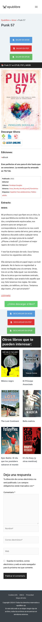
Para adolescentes (23, 192)
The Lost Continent (10, 421)
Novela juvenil (24, 189)
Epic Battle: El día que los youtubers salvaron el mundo (9, 461)
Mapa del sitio (21, 598)
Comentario (9, 492)
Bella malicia (29, 421)
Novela (16, 189)
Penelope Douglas (15, 185)
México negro (7, 381)
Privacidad (30, 595)
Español (13, 192)
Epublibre (5, 20)
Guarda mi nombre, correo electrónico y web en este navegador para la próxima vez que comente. (20, 564)
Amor (13, 20)
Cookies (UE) (13, 595)
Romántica (34, 189)
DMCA (21, 595)
